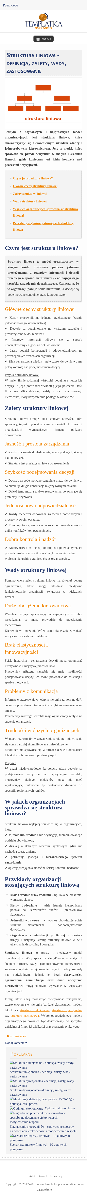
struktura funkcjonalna (35, 1010)
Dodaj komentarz (16, 1043)
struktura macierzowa (25, 1015)
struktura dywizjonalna (67, 1010)
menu (46, 39)
